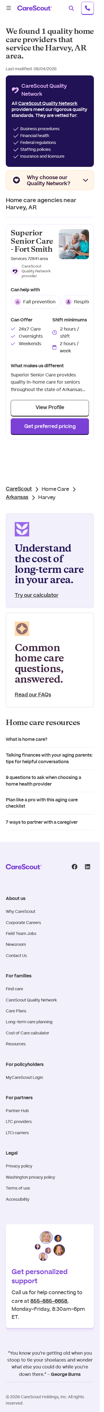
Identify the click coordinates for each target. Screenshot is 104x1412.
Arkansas (17, 497)
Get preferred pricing (50, 426)
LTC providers (19, 1121)
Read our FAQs (33, 695)
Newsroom (16, 944)
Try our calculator (36, 595)
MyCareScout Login (24, 1077)
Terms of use (18, 1188)
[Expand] (85, 180)
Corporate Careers (23, 922)
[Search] (71, 8)
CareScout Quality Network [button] (47, 103)
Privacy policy (19, 1166)
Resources (16, 1044)
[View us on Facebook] (74, 866)
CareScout (19, 489)
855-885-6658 (48, 1300)
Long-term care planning (29, 1022)
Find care (14, 989)
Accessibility (17, 1199)
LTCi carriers (17, 1132)
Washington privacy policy (30, 1177)
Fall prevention (39, 301)
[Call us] (87, 8)
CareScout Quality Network (31, 1000)
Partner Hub (17, 1110)
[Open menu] (8, 8)
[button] (32, 271)
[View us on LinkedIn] (87, 866)
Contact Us (16, 955)
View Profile (50, 407)
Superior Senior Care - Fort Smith (32, 241)
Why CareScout (20, 911)
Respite (82, 301)
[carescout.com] (34, 8)
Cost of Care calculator (27, 1033)
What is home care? (26, 739)
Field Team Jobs (21, 933)
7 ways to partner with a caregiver (42, 822)
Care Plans (16, 1011)
